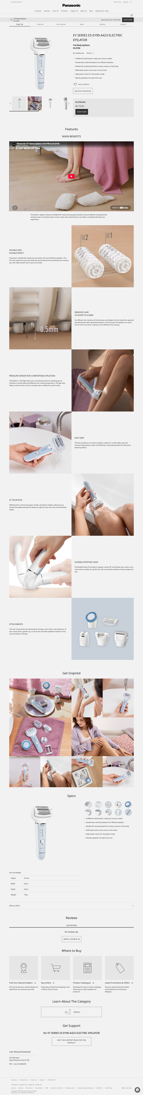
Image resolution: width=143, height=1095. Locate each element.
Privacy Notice (39, 1088)
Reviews (102, 24)
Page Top (19, 24)
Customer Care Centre (57, 1088)
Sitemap (21, 1088)
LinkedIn (37, 1084)
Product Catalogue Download (85, 1088)
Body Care (34, 1080)
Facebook (13, 1084)
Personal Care (24, 1080)
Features (40, 24)
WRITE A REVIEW (70, 939)
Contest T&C (99, 1088)
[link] (17, 1064)
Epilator (42, 1080)
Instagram (22, 1084)
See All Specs (14, 906)
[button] (19, 103)
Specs (82, 24)
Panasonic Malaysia (16, 2)
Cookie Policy (108, 1088)
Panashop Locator (70, 1088)
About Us (13, 1088)
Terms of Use (29, 1088)
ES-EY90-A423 (51, 1080)
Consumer (14, 1080)
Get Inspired (61, 24)
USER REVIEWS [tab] (71, 925)
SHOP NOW (128, 20)
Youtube (30, 1084)
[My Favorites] (131, 15)
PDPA (46, 1088)
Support (123, 24)
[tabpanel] (71, 936)
